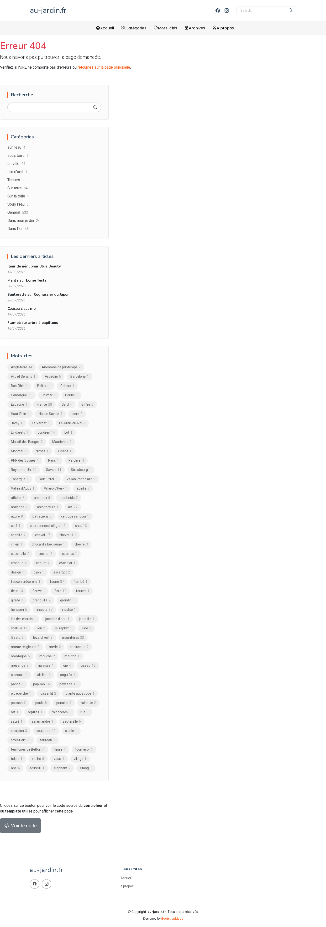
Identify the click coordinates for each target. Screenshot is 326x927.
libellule (19, 628)
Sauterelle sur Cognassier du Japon (38, 294)
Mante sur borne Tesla (27, 280)
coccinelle (20, 554)
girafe (17, 600)
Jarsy (16, 423)
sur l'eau (16, 147)
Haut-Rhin (20, 414)
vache (38, 759)
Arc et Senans (23, 376)
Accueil (107, 28)
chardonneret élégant (48, 526)
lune (86, 628)
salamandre (42, 721)
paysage (68, 684)
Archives (197, 28)
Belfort (44, 386)
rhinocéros (61, 712)
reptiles (35, 712)
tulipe (16, 759)
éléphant (62, 768)
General (17, 212)
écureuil (36, 768)
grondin (67, 600)
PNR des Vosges (25, 460)
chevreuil (67, 535)
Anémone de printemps (61, 367)
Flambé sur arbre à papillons (32, 322)
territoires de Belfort (28, 749)
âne (15, 768)
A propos (225, 28)
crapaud (18, 563)
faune (57, 581)
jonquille (87, 619)
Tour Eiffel (47, 479)
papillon (41, 684)
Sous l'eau (18, 204)
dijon (39, 572)
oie (67, 665)
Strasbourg (81, 470)
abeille (83, 488)
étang (86, 768)
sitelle (71, 731)
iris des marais (23, 619)
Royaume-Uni (24, 470)
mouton (71, 656)
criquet (43, 563)
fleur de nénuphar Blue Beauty (34, 266)
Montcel (18, 451)
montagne (20, 656)
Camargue (21, 395)
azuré (17, 516)
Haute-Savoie (50, 414)
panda (17, 684)
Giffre (87, 404)
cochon (45, 554)
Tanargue (20, 479)
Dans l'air (18, 228)
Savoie (53, 470)
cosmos (69, 554)
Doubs (71, 395)
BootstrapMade (172, 918)
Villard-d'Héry (55, 488)
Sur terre (17, 188)
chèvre (81, 544)
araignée (19, 507)
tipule (60, 749)
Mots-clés (167, 28)
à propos (127, 886)
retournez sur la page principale (104, 67)
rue (84, 712)
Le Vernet (41, 423)
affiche (17, 498)
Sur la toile (18, 196)
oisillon (44, 675)
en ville (16, 163)
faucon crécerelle (25, 581)
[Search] (95, 107)
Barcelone (79, 376)
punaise (63, 703)
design (17, 572)
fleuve (38, 591)
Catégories (136, 28)
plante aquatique (80, 693)
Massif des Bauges (27, 442)
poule (41, 703)
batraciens (42, 516)
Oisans (64, 451)
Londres (46, 432)
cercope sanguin (75, 516)
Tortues (16, 180)
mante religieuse (25, 647)
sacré (16, 721)
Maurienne (62, 442)
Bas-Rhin (19, 386)
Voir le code (23, 826)
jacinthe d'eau (57, 619)
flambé (80, 581)
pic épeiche (21, 693)
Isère (77, 414)
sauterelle (72, 721)
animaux (42, 498)
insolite (69, 609)
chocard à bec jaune (48, 544)
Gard (67, 404)
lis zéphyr (63, 628)
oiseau (87, 665)
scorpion (19, 731)
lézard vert (43, 637)
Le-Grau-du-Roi (72, 423)
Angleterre (21, 367)
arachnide (69, 498)
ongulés (67, 675)
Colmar (49, 395)
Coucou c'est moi (22, 308)
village (80, 759)
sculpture (46, 731)
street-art (21, 740)
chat (81, 526)
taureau (47, 740)
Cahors (67, 386)
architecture (47, 507)
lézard (17, 637)
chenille (18, 535)
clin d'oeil (17, 171)
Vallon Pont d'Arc (81, 479)
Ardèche (53, 376)
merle (55, 647)
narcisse (46, 665)
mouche (47, 656)
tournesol (84, 749)
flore (60, 591)
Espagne (19, 404)
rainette (88, 703)
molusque (79, 647)
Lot (68, 432)
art (72, 507)
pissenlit (48, 693)
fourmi (82, 591)
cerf (15, 526)
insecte (45, 609)
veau (59, 759)
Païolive (76, 460)
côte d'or (67, 563)
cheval (42, 535)
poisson (18, 703)
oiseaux (19, 675)
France (44, 404)
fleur (17, 591)
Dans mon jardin (23, 220)
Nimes (42, 451)
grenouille (42, 600)
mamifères (73, 637)
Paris (53, 460)
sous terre (18, 155)
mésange (19, 665)
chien (16, 544)
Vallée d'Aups (22, 488)
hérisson (19, 609)
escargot (61, 572)
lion (41, 628)
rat (14, 712)
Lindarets (19, 432)
